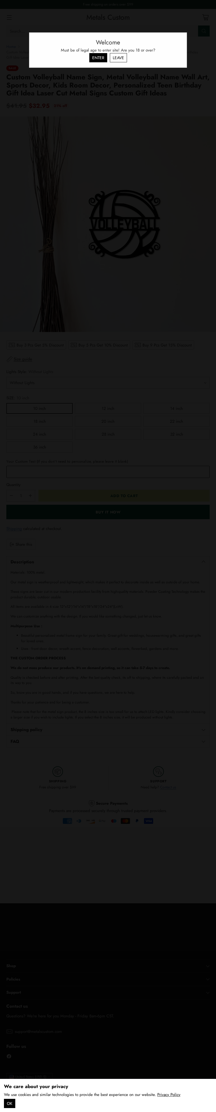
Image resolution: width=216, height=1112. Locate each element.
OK (9, 1103)
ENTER (98, 58)
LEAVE (118, 58)
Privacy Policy (168, 1094)
